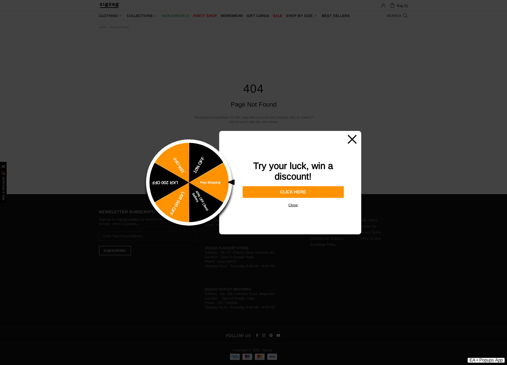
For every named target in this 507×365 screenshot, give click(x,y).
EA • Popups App (486, 360)
